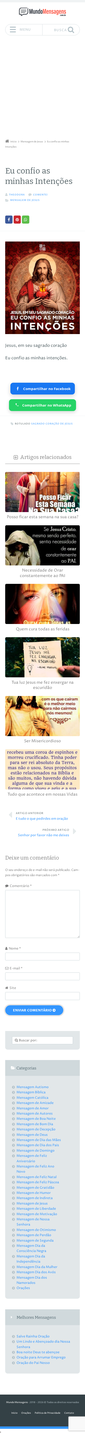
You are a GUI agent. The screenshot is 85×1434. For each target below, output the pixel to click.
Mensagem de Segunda (35, 1240)
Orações (23, 1288)
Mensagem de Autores (35, 1113)
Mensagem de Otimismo (36, 1230)
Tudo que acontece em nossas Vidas (42, 794)
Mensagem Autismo (33, 1087)
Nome (15, 948)
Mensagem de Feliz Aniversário (32, 1158)
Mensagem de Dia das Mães (39, 1140)
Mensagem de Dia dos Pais (38, 1145)
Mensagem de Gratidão (35, 1187)
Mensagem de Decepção (36, 1129)
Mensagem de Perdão (34, 1235)
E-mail (16, 968)
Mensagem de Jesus (25, 200)
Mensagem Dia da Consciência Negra (31, 1248)
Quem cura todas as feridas (42, 629)
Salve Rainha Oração (33, 1336)
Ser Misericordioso (42, 741)
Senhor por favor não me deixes (43, 833)
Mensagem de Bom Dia (35, 1124)
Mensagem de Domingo (36, 1150)
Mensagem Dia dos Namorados (32, 1280)
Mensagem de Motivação (37, 1214)
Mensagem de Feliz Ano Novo (35, 1169)
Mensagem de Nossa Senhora (33, 1222)
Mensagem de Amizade (35, 1103)
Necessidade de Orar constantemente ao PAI (42, 573)
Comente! (40, 194)
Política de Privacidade (47, 1413)
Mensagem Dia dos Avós (36, 1272)
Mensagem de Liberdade (36, 1208)
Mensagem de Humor (34, 1193)
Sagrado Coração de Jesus (52, 423)
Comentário (21, 886)
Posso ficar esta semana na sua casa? (42, 517)
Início (14, 1413)
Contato (69, 1413)
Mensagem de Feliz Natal (37, 1177)
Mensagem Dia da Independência (31, 1259)
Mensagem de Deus (32, 1135)
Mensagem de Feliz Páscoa (38, 1182)
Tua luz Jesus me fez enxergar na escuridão (43, 685)
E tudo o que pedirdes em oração (42, 816)
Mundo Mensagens (17, 1402)
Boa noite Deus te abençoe (38, 1352)
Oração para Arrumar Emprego (41, 1357)
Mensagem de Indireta (35, 1198)
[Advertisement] (42, 89)
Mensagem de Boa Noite (36, 1118)
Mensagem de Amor (33, 1108)
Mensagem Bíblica (31, 1092)
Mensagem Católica (32, 1097)
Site (12, 988)
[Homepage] (42, 12)
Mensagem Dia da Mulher (37, 1267)
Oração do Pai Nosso (33, 1363)
